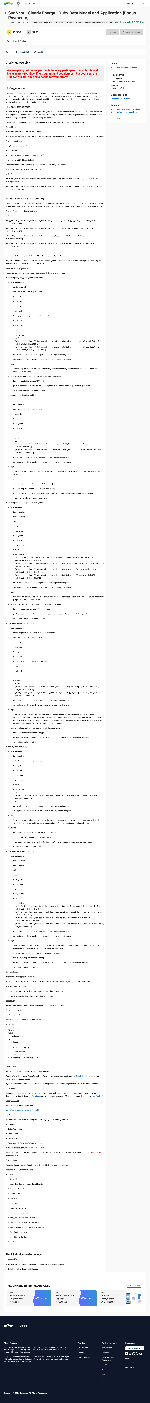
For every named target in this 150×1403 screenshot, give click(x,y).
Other (28, 22)
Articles (104, 1374)
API (23, 22)
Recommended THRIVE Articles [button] (132, 22)
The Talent (82, 1352)
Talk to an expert (134, 1348)
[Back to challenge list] (5, 13)
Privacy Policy (130, 1367)
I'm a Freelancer (107, 1348)
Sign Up (130, 3)
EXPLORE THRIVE (134, 1286)
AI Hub (104, 1365)
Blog (103, 1369)
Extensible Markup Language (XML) (42, 22)
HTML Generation (59, 22)
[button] (18, 3)
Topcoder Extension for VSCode (124, 109)
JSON (116, 22)
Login (141, 3)
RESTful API (70, 22)
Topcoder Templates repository (124, 112)
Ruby (18, 22)
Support (128, 1358)
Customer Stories (84, 1357)
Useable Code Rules (119, 98)
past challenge (56, 112)
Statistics (105, 1379)
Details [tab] (8, 52)
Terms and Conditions (133, 1363)
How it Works (83, 1348)
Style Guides (79, 22)
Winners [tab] (38, 52)
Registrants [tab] (22, 52)
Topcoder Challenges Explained (124, 67)
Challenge (11, 22)
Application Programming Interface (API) (96, 22)
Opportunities (30, 3)
